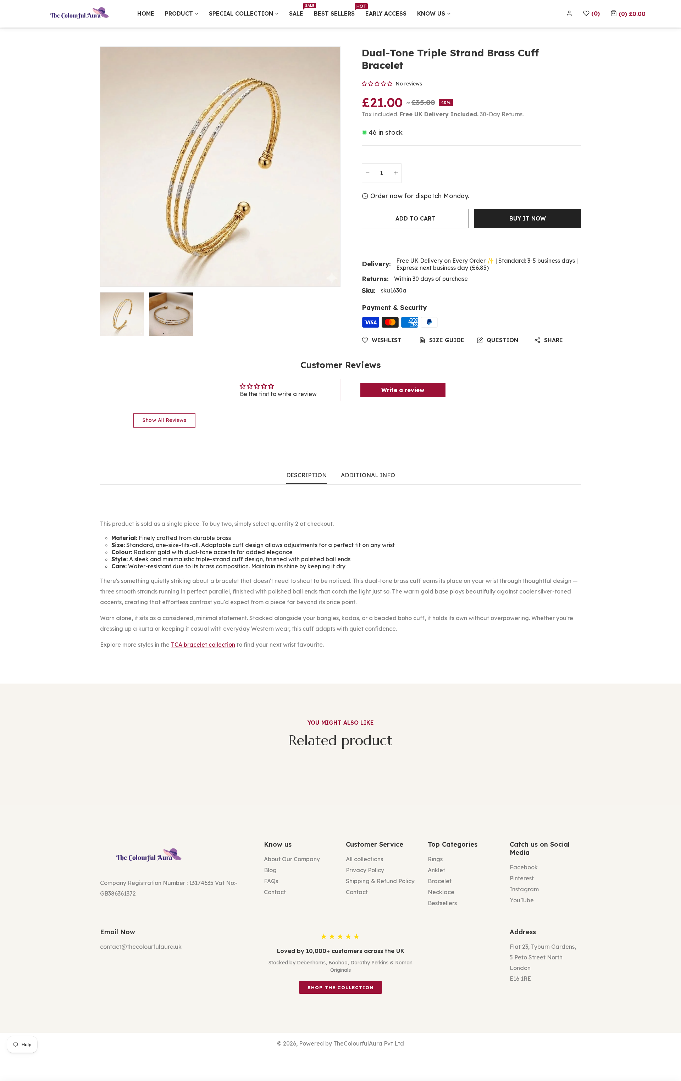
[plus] (396, 173)
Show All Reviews (164, 420)
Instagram (524, 889)
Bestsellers (442, 903)
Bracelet (440, 881)
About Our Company (292, 859)
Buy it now (527, 218)
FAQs (271, 881)
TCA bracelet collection (203, 644)
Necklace (441, 892)
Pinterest (522, 878)
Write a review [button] (402, 390)
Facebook (524, 867)
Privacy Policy (365, 870)
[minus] (367, 173)
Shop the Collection (340, 987)
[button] (628, 13)
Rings (435, 859)
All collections (364, 859)
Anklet (436, 870)
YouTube (522, 900)
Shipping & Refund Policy (380, 881)
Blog (270, 870)
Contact (275, 892)
